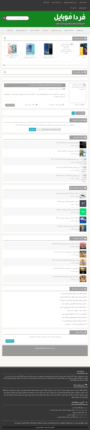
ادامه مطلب (9, 105)
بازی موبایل (80, 30)
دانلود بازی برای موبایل (56, 392)
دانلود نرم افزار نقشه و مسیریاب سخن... (67, 193)
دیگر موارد (10, 30)
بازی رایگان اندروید (45, 390)
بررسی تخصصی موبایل (70, 2)
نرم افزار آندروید (23, 392)
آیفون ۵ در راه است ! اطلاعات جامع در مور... (73, 314)
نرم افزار (77, 392)
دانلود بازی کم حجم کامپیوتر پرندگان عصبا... (73, 304)
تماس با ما (73, 8)
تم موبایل (13, 390)
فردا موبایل (9, 392)
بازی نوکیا (68, 394)
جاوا (14, 392)
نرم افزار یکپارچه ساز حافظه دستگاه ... (67, 151)
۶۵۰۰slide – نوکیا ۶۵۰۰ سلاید (76, 310)
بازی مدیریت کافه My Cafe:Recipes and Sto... (65, 260)
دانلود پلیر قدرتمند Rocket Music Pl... (67, 143)
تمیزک (85, 407)
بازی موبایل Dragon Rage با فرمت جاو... (67, 167)
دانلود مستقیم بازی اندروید (24, 390)
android (65, 392)
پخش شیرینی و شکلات (81, 410)
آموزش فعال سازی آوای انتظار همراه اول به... (73, 293)
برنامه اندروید (84, 392)
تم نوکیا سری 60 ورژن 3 (53, 89)
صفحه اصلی (83, 2)
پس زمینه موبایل (56, 30)
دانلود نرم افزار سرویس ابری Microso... (67, 218)
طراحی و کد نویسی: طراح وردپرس (45, 427)
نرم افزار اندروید (57, 394)
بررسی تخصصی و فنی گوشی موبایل (45, 348)
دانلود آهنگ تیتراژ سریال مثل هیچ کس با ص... (72, 307)
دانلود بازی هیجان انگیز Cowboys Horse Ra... (65, 276)
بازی (7, 394)
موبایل (73, 397)
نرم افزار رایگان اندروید (81, 390)
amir (86, 412)
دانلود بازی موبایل (23, 394)
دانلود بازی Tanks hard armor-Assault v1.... (65, 268)
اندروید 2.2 (63, 390)
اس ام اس (45, 30)
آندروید (17, 392)
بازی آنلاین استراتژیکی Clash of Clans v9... (66, 252)
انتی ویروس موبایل (21, 30)
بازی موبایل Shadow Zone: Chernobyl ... (66, 175)
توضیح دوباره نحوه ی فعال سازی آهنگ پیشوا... (72, 297)
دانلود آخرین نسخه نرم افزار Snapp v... (67, 210)
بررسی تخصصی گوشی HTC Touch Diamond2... (64, 159)
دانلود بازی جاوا (75, 394)
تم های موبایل (42, 89)
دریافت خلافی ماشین (81, 414)
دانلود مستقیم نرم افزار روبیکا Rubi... (67, 201)
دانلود (63, 394)
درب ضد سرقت (83, 417)
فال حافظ (46, 2)
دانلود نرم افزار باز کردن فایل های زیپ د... (73, 321)
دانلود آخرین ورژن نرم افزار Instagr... (67, 226)
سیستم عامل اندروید (33, 394)
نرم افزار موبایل (69, 30)
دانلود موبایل (42, 394)
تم (49, 392)
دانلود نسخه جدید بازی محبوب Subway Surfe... (65, 244)
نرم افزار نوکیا (71, 392)
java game (31, 392)
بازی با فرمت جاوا (55, 390)
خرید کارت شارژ (56, 2)
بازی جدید (36, 392)
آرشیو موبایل (82, 8)
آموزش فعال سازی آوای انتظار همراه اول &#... (72, 300)
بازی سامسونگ (7, 390)
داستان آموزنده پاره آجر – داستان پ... (75, 324)
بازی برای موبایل (44, 392)
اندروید (83, 397)
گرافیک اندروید (34, 30)
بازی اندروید (49, 394)
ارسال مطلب (9, 340)
